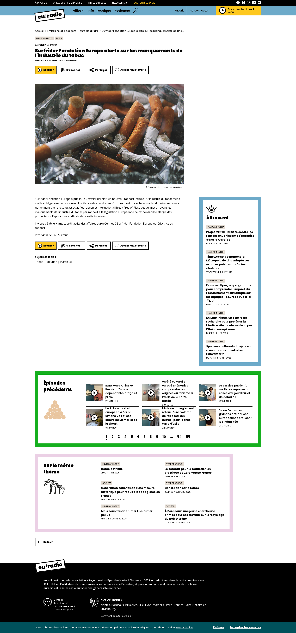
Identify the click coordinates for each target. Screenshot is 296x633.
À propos (41, 2)
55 (188, 436)
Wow (231, 12)
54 (179, 436)
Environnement (44, 38)
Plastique (66, 262)
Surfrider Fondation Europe (52, 199)
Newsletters (120, 2)
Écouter (48, 70)
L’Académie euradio (65, 606)
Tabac (39, 262)
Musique (104, 10)
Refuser (218, 627)
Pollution (51, 262)
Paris (59, 38)
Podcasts (122, 10)
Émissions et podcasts (61, 31)
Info (91, 10)
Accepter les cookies (245, 627)
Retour (48, 542)
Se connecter (199, 10)
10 (164, 436)
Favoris (179, 11)
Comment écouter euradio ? (117, 616)
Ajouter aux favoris (133, 70)
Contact (58, 599)
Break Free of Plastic (128, 207)
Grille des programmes (67, 2)
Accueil (39, 31)
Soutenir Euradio (145, 2)
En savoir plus (184, 627)
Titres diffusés (97, 2)
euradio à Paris (89, 31)
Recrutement (61, 603)
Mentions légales (63, 609)
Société (106, 483)
